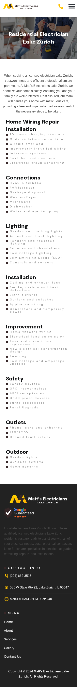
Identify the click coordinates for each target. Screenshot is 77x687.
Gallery (9, 648)
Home (8, 622)
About (8, 630)
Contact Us (12, 656)
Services (10, 639)
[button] (71, 6)
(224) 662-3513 (20, 575)
